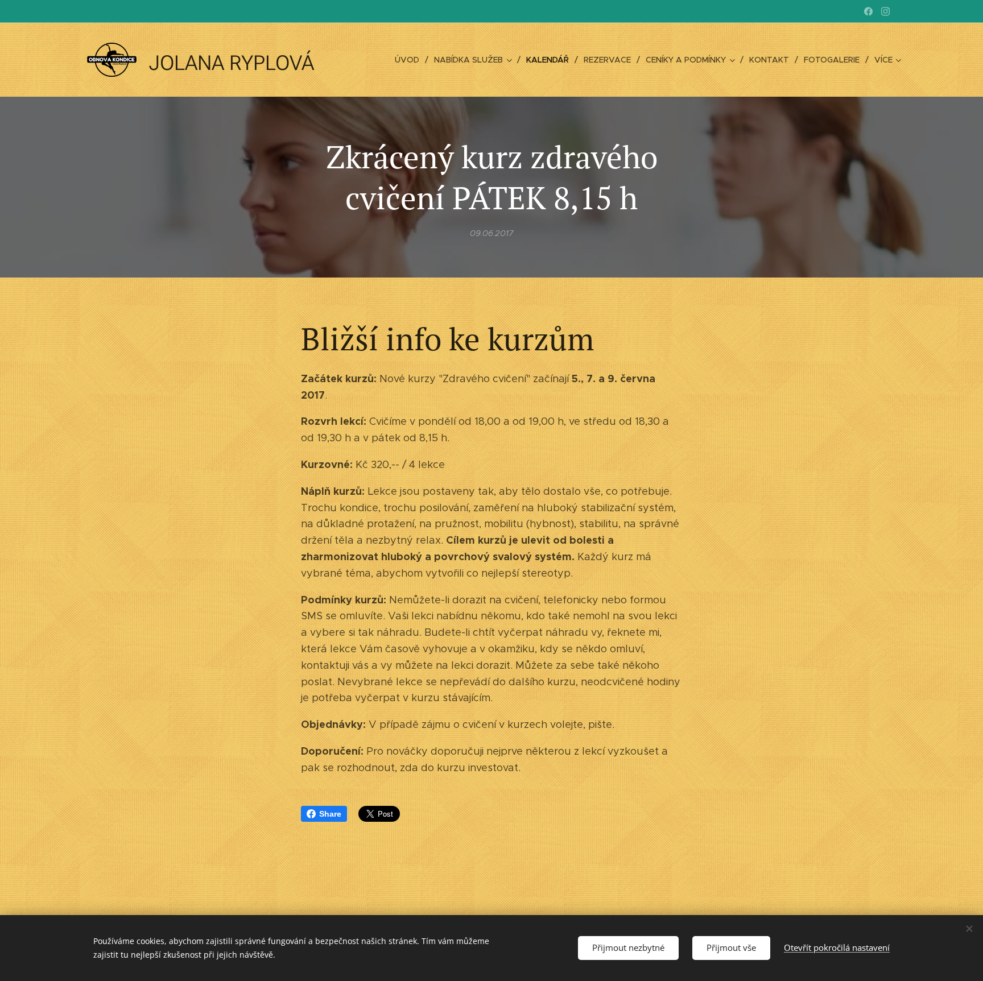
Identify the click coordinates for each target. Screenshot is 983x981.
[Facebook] (868, 11)
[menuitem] (410, 59)
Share (330, 813)
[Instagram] (885, 11)
